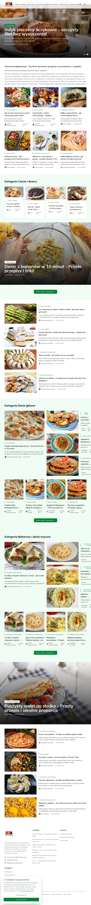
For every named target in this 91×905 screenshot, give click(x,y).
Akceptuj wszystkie (21, 899)
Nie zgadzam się (21, 895)
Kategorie (8, 868)
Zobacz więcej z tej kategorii (44, 292)
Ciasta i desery (31, 4)
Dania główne (39, 4)
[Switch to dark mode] (84, 4)
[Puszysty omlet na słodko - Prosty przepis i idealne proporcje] (45, 693)
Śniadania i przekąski (75, 4)
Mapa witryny (67, 894)
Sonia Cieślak (8, 275)
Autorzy (63, 830)
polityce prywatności (28, 891)
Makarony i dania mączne (51, 4)
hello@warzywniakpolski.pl (14, 863)
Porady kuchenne (63, 4)
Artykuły (35, 830)
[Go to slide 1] (84, 54)
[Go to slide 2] (85, 54)
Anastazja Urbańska (11, 44)
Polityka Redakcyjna (57, 894)
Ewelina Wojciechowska (67, 837)
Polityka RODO (45, 894)
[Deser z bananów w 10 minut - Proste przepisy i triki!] (45, 253)
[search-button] (80, 4)
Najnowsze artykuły (20, 4)
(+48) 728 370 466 (12, 860)
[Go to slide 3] (87, 54)
